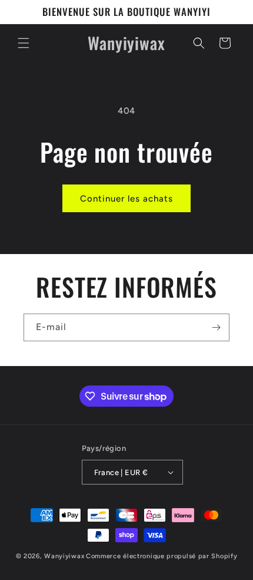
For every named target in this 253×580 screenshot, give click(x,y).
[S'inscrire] (216, 327)
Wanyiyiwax (64, 556)
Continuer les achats (126, 198)
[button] (23, 43)
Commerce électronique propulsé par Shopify (161, 556)
